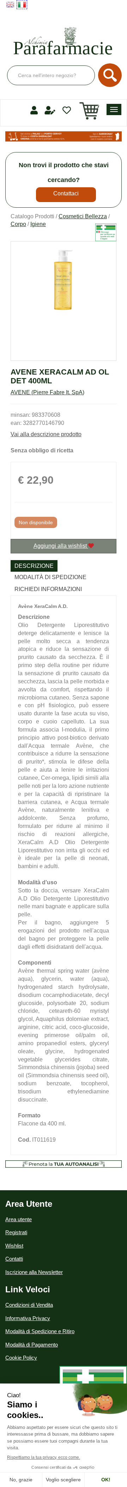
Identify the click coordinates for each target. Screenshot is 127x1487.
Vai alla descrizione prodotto (46, 434)
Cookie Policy (21, 1358)
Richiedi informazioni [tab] (48, 589)
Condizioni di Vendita (29, 1305)
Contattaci (66, 193)
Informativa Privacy (27, 1318)
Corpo (18, 224)
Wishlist (14, 1246)
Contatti (14, 1259)
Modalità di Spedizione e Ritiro (39, 1331)
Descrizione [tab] (34, 566)
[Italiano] (22, 4)
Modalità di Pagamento (31, 1345)
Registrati (16, 1232)
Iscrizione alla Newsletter (34, 1272)
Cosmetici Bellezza (83, 216)
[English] (10, 4)
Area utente (18, 1219)
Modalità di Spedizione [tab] (50, 577)
